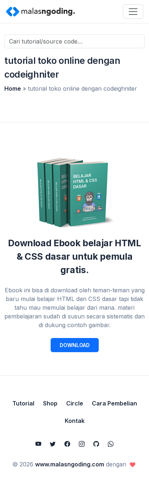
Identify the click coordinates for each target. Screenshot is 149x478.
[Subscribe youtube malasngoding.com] (38, 444)
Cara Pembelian (114, 403)
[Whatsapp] (111, 444)
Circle (74, 403)
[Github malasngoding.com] (96, 444)
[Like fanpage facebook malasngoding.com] (67, 444)
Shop (50, 403)
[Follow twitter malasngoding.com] (53, 444)
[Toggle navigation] (133, 11)
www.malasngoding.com (69, 464)
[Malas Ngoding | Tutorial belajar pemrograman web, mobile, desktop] (40, 11)
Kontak (75, 420)
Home (12, 88)
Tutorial (23, 403)
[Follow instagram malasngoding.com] (82, 444)
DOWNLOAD (75, 345)
